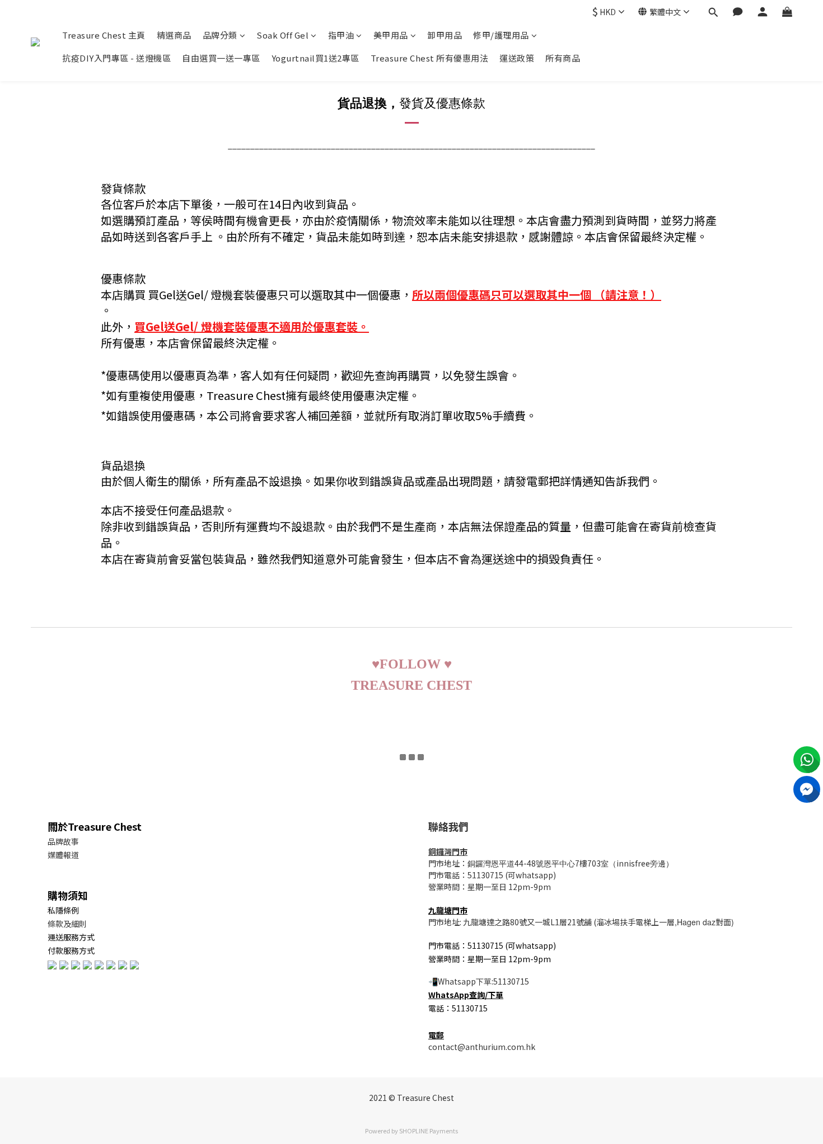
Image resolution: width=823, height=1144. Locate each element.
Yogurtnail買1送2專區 (315, 58)
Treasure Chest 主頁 (104, 35)
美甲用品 (390, 35)
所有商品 (562, 58)
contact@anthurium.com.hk (481, 1046)
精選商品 (174, 35)
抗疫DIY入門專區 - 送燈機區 (116, 58)
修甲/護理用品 (501, 35)
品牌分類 (220, 35)
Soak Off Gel (282, 35)
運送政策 (516, 58)
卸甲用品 (444, 35)
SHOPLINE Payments (428, 1130)
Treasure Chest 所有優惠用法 (430, 58)
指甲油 (341, 35)
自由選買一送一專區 (221, 58)
